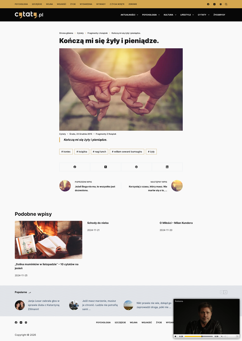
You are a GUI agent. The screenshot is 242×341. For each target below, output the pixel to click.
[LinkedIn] (167, 167)
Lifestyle (185, 15)
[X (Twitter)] (105, 167)
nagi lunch (99, 151)
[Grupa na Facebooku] (221, 4)
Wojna (49, 4)
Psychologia (21, 4)
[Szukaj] (226, 4)
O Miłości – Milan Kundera (176, 222)
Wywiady (101, 4)
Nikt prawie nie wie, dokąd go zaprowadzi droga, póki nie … (154, 305)
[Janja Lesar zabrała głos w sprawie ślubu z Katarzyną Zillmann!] (20, 305)
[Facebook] (208, 4)
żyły (151, 151)
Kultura (168, 15)
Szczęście (37, 4)
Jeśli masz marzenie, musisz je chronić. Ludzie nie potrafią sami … (100, 305)
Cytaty (202, 15)
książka (82, 151)
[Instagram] (214, 4)
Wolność (61, 4)
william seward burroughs (127, 151)
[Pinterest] (136, 167)
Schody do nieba (97, 222)
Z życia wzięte (117, 4)
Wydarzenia (86, 4)
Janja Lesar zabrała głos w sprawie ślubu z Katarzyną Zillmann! (43, 305)
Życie (73, 4)
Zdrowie (133, 4)
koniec (66, 151)
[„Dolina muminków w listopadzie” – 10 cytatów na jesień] (48, 240)
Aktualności (128, 15)
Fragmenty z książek (106, 134)
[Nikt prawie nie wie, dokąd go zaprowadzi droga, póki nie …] (128, 305)
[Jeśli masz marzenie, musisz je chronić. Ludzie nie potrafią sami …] (74, 305)
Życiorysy (219, 15)
